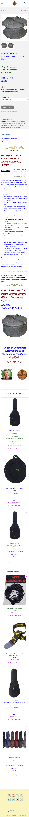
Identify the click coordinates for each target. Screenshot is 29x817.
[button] (9, 111)
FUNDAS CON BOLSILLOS (15, 123)
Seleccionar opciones (15, 445)
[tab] (14, 134)
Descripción (6, 134)
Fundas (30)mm (9, 119)
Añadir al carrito (7, 107)
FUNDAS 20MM (4, 123)
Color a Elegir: (5, 97)
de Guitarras (17, 117)
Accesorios (10, 117)
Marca (4, 142)
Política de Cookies (7, 813)
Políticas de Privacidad (10, 815)
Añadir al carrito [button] (15, 612)
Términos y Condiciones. (20, 813)
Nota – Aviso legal (22, 815)
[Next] (25, 28)
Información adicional (9, 138)
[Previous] (4, 28)
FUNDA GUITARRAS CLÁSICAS (18, 121)
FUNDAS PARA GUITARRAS (13, 127)
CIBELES (8, 121)
